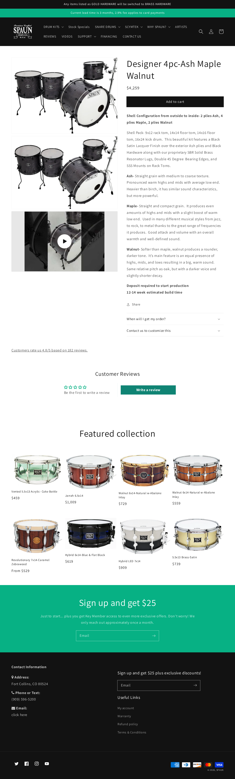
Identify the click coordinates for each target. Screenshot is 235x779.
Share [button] (136, 304)
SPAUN (220, 769)
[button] (201, 32)
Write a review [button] (148, 389)
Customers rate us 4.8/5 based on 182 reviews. (49, 350)
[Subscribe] (154, 636)
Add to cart (175, 101)
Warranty (124, 716)
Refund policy (128, 724)
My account (126, 708)
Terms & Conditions (132, 732)
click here (19, 714)
